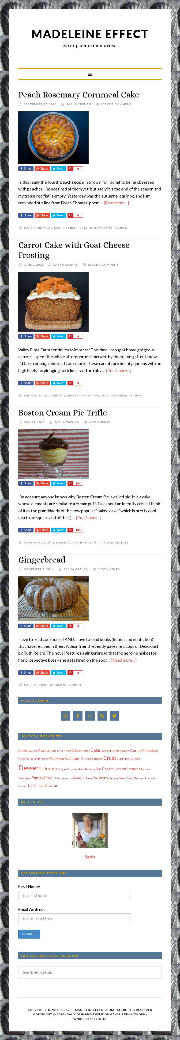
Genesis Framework (127, 1014)
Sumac (22, 786)
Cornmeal (43, 227)
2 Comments (109, 569)
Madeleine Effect (90, 33)
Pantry (37, 778)
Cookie (23, 759)
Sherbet (139, 778)
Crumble (97, 758)
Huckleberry (86, 769)
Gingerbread (42, 559)
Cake (28, 227)
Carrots (57, 395)
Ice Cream (105, 769)
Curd (120, 758)
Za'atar (51, 785)
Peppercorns (63, 778)
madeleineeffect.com (94, 1010)
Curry (127, 758)
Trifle (103, 542)
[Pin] (70, 168)
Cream (88, 758)
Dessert (74, 395)
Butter (86, 750)
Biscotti (44, 751)
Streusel (149, 778)
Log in (101, 1019)
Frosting (90, 395)
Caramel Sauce (120, 750)
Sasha (90, 856)
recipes (120, 227)
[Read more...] (116, 202)
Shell (130, 778)
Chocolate (44, 542)
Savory (101, 777)
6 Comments (100, 422)
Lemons (133, 769)
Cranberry (74, 758)
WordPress (83, 1019)
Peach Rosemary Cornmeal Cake (78, 94)
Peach (83, 227)
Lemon (120, 769)
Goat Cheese (112, 395)
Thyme (40, 786)
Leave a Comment (116, 104)
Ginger (56, 685)
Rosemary (99, 227)
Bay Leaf (33, 750)
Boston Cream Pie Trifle (62, 412)
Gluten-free (65, 227)
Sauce (89, 778)
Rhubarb (78, 778)
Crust (109, 758)
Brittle (31, 395)
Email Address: (32, 909)
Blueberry (57, 750)
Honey (72, 769)
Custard (135, 758)
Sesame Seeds (117, 778)
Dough (49, 768)
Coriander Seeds (39, 758)
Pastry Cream (84, 542)
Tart (31, 785)
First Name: (29, 886)
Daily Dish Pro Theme (85, 1014)
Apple (22, 751)
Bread (67, 750)
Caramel (106, 750)
